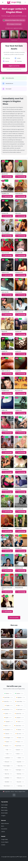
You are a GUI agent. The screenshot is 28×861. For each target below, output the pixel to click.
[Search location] (25, 2)
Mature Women (5, 823)
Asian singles (4, 805)
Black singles (4, 810)
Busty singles (4, 813)
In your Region (4, 842)
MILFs (2, 826)
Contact (3, 844)
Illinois (12, 791)
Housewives (4, 829)
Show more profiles (14, 617)
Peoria (16, 791)
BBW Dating (4, 807)
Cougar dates (4, 839)
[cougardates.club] (14, 2)
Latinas (3, 831)
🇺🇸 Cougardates (6, 791)
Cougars (3, 815)
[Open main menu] (2, 2)
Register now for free (14, 66)
